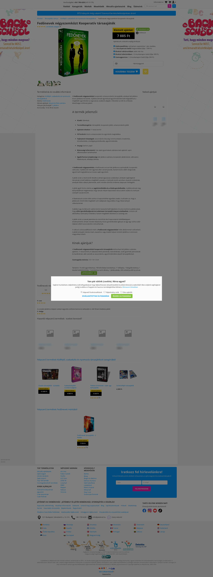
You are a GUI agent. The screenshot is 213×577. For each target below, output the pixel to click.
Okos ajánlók (127, 292)
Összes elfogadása (122, 296)
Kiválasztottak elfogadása (95, 296)
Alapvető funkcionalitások (92, 292)
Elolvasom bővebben (130, 287)
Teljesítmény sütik (112, 292)
